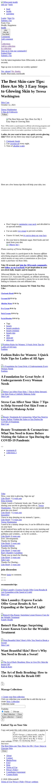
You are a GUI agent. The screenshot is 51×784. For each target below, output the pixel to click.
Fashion (4, 349)
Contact (9, 758)
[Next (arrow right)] (5, 580)
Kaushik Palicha (8, 546)
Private (16, 711)
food (8, 9)
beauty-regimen (12, 331)
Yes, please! (6, 71)
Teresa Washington (9, 522)
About (9, 755)
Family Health (7, 620)
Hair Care (5, 424)
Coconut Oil (5, 298)
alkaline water (18, 146)
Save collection (8, 717)
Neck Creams (6, 313)
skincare (9, 338)
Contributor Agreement (15, 772)
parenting (10, 14)
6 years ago (17, 498)
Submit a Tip (6, 20)
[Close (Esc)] (2, 577)
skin (8, 335)
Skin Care (5, 102)
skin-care (10, 340)
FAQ (8, 763)
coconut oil (14, 143)
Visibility (4, 709)
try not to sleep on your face (34, 235)
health (8, 11)
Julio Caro (5, 560)
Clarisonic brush (13, 141)
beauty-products (12, 328)
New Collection (12, 701)
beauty (9, 326)
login (10, 4)
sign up (4, 4)
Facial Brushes (6, 318)
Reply (7, 498)
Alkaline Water (6, 303)
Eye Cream (5, 308)
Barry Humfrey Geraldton (11, 553)
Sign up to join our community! (14, 51)
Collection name (8, 704)
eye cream (22, 231)
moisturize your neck (27, 224)
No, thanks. (16, 71)
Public (7, 711)
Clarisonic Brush (7, 293)
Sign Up (10, 18)
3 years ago (15, 543)
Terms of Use (11, 767)
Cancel (19, 717)
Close (20, 714)
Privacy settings (31, 782)
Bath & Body (6, 667)
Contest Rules (12, 774)
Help (8, 765)
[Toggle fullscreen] (5, 577)
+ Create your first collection (13, 697)
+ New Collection (8, 714)
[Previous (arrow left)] (2, 580)
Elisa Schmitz (6, 501)
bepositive (5, 515)
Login (3, 18)
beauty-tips (10, 333)
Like (3, 498)
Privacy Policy (12, 770)
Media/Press (11, 760)
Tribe (3, 494)
